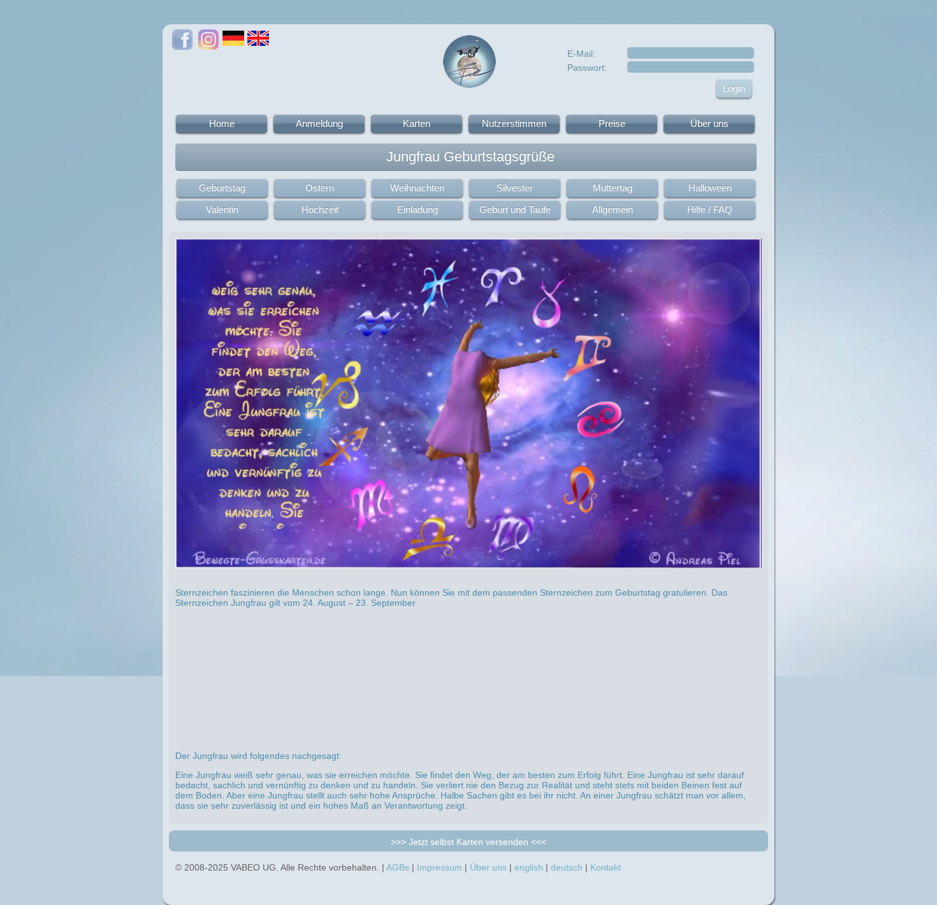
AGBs (397, 867)
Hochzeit (319, 209)
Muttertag (612, 187)
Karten (416, 123)
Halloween (710, 187)
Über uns (709, 123)
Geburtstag (222, 187)
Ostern (319, 187)
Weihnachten (417, 187)
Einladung (417, 209)
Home (222, 123)
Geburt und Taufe (515, 209)
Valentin (222, 209)
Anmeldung (319, 123)
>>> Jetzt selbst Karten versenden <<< (468, 842)
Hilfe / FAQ (709, 209)
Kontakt (605, 867)
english (528, 867)
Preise (612, 123)
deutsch (567, 867)
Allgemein (612, 209)
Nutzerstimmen (514, 123)
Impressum (439, 867)
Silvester (515, 187)
